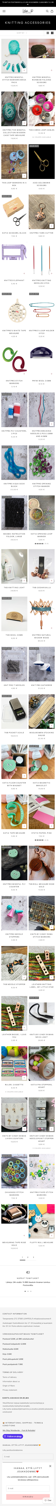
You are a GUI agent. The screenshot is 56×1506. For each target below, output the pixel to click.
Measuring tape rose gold (14, 1243)
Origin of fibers (9, 1386)
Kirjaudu (28, 1497)
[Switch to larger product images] (48, 33)
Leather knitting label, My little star (42, 985)
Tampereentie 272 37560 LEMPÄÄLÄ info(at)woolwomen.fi (27, 1318)
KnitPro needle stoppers (14, 935)
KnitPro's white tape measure (14, 332)
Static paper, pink (42, 833)
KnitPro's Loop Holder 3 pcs (41, 332)
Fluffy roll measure (41, 1242)
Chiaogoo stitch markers (14, 1193)
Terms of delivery (10, 1377)
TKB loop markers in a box (14, 184)
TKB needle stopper (14, 984)
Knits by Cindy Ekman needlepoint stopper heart (42, 1138)
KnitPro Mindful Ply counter (14, 885)
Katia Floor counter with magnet (14, 784)
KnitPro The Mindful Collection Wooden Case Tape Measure (14, 132)
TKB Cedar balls (42, 588)
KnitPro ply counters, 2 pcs (14, 432)
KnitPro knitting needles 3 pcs (41, 281)
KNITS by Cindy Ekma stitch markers (41, 935)
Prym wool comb (41, 381)
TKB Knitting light (14, 588)
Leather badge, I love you (14, 1036)
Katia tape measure (14, 833)
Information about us (11, 1381)
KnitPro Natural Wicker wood (41, 636)
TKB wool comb (14, 635)
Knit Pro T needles (14, 685)
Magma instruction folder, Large (14, 535)
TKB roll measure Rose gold (42, 885)
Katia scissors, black (14, 233)
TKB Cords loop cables (41, 130)
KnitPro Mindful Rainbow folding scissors (41, 80)
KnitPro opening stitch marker (41, 485)
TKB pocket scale (14, 733)
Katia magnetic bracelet (41, 784)
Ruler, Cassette (14, 1085)
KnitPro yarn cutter (41, 233)
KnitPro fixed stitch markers (41, 1193)
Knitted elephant (14, 280)
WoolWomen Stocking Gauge (41, 734)
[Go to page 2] (33, 1257)
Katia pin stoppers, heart (41, 1086)
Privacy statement (10, 1390)
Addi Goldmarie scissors (41, 184)
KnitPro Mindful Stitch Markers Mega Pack (14, 80)
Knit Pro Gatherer (41, 685)
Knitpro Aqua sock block (14, 485)
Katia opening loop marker (41, 535)
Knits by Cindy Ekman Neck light (42, 1036)
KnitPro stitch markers (14, 382)
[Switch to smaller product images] (52, 33)
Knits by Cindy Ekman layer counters (14, 1137)
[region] (28, 1279)
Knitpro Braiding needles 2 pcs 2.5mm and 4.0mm (41, 433)
